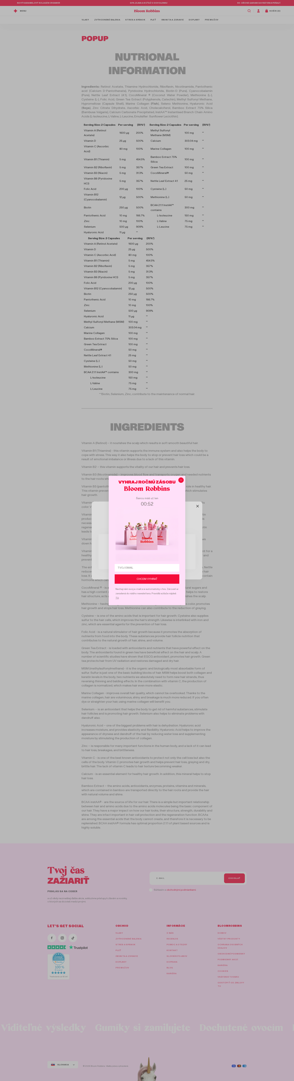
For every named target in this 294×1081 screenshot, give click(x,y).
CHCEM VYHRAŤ (147, 579)
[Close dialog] (181, 480)
